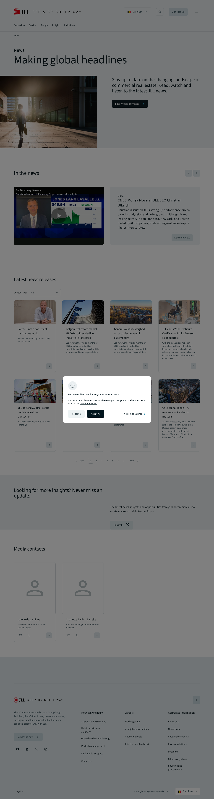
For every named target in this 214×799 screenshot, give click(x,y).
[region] (107, 399)
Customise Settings (135, 414)
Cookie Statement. (88, 403)
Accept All (95, 413)
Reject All (76, 413)
